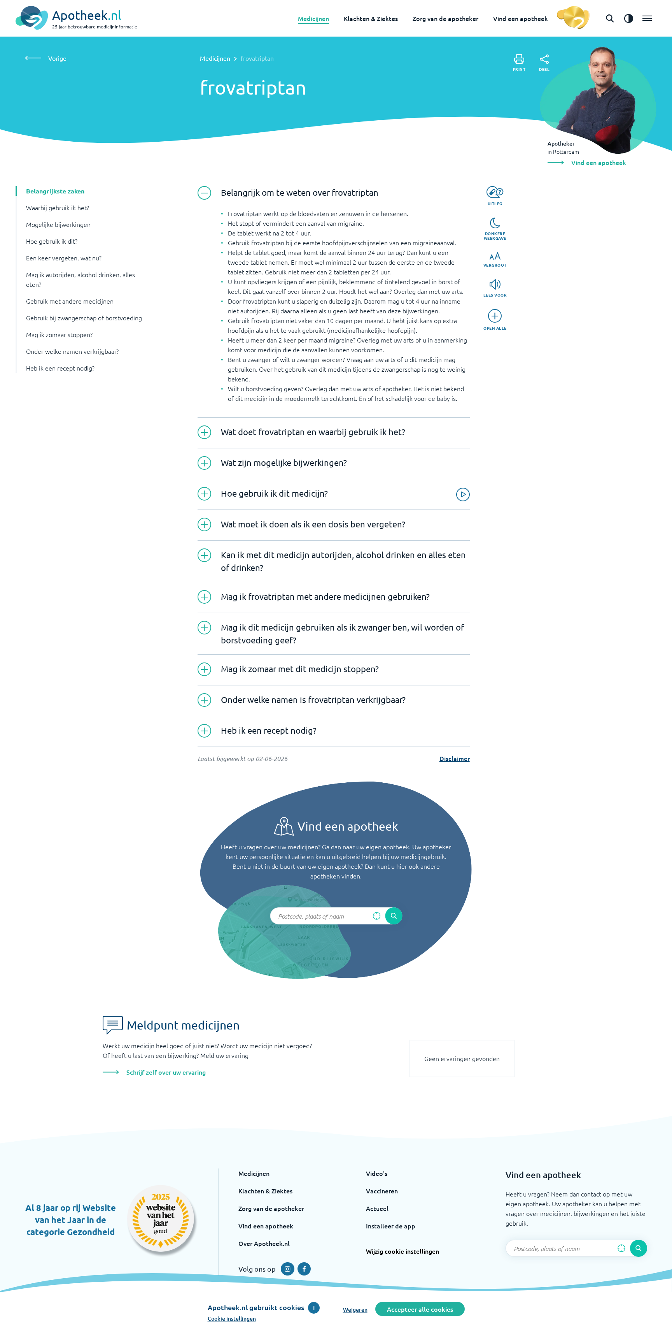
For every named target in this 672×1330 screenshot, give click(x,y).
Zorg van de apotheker (445, 18)
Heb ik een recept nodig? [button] (60, 368)
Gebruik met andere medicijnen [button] (70, 301)
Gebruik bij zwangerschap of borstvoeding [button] (84, 317)
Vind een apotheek (520, 18)
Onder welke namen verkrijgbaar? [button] (72, 351)
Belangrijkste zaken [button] (55, 191)
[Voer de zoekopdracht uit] (393, 915)
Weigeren (355, 1309)
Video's (376, 1173)
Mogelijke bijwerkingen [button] (58, 224)
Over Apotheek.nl (264, 1243)
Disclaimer (454, 758)
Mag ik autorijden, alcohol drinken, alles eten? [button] (80, 279)
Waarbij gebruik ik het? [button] (57, 207)
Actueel (377, 1208)
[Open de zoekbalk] (609, 18)
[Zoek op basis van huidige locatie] (376, 915)
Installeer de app (390, 1225)
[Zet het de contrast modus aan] (628, 18)
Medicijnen (313, 18)
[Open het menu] (647, 18)
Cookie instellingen (232, 1318)
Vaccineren (382, 1190)
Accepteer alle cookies (420, 1309)
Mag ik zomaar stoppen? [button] (59, 334)
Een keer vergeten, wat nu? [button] (64, 257)
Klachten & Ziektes (371, 18)
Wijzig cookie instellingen (402, 1251)
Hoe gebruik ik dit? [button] (51, 241)
